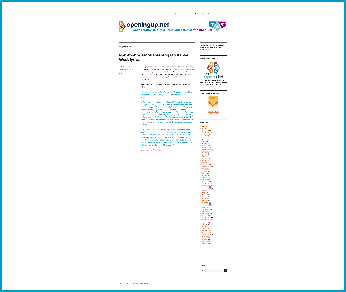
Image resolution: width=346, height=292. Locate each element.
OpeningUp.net (123, 283)
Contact (190, 14)
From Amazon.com (213, 111)
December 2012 (206, 160)
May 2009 (204, 225)
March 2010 (204, 211)
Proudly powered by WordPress (139, 283)
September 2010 (206, 209)
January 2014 (205, 145)
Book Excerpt (179, 14)
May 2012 (204, 174)
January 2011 (205, 204)
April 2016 (204, 128)
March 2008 (205, 243)
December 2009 (206, 217)
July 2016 (204, 126)
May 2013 (204, 153)
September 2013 (206, 149)
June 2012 (204, 172)
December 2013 (206, 147)
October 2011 (205, 187)
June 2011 (204, 194)
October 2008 (205, 232)
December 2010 (206, 206)
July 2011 (204, 192)
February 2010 (205, 213)
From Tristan (214, 113)
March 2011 (204, 200)
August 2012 (205, 168)
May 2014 (204, 141)
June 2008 (204, 238)
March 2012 (204, 177)
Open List (205, 14)
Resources (221, 14)
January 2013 (205, 158)
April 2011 (204, 198)
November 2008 (206, 230)
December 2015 (206, 132)
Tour (213, 14)
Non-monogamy (128, 69)
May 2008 (204, 240)
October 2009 (205, 221)
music (120, 73)
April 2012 (204, 175)
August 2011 (204, 191)
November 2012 (206, 162)
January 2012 (205, 181)
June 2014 (204, 140)
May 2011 (204, 196)
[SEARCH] (225, 270)
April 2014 (204, 143)
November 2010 (206, 208)
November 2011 (205, 185)
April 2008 (204, 242)
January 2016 (205, 130)
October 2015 (205, 134)
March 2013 (204, 157)
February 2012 (205, 179)
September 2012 (206, 166)
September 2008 (206, 234)
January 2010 (205, 215)
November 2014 (206, 138)
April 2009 (204, 226)
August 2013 (205, 151)
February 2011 (205, 202)
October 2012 (205, 164)
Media (197, 14)
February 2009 (205, 228)
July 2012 (204, 170)
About (169, 14)
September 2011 (206, 189)
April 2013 (204, 155)
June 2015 (204, 136)
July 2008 (204, 236)
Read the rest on (151, 150)
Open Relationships (124, 71)
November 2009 (206, 219)
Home (162, 14)
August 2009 (205, 223)
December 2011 (205, 183)
